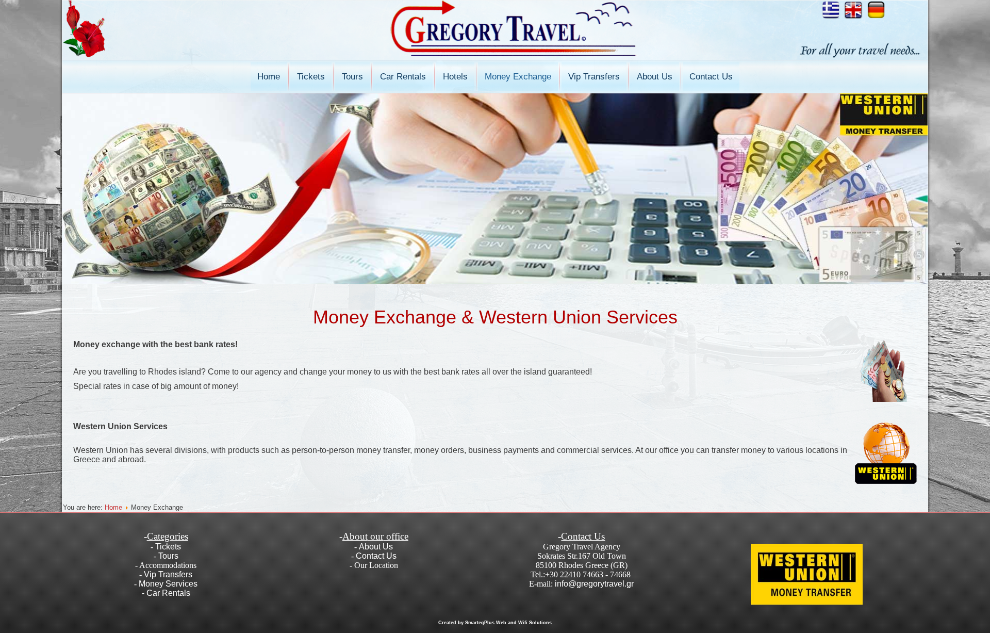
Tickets (311, 77)
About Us (654, 77)
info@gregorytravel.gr (594, 583)
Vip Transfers (594, 77)
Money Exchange (518, 77)
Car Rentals (403, 77)
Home (268, 77)
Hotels (455, 77)
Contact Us (711, 77)
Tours (352, 77)
